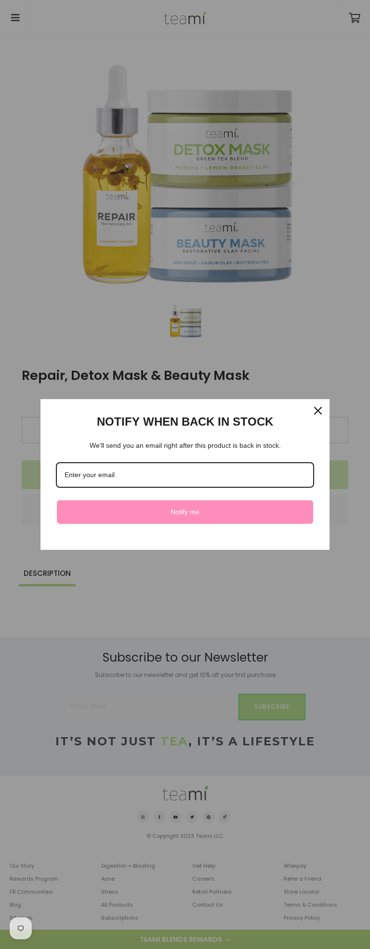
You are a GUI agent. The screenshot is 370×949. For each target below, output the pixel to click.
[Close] (318, 410)
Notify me (185, 512)
